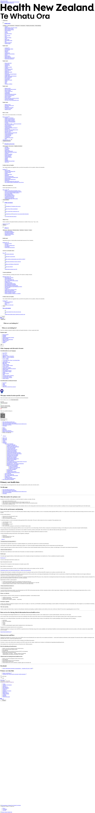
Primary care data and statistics (8, 431)
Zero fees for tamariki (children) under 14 (12, 192)
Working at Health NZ (9, 301)
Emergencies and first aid (9, 58)
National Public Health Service (10, 179)
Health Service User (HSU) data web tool (14, 453)
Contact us (26, 230)
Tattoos (6, 80)
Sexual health (7, 78)
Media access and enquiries (9, 290)
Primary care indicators (13, 468)
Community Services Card (9, 196)
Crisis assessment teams (9, 133)
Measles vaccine (8, 88)
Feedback (4, 169)
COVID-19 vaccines (8, 108)
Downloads (5, 425)
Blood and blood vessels (9, 28)
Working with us (8, 235)
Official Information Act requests (10, 291)
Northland (6, 153)
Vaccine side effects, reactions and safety (12, 98)
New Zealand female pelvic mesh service (12, 181)
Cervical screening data (11, 448)
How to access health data (9, 279)
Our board (6, 244)
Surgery (6, 54)
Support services (8, 178)
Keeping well (17, 25)
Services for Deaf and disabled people (11, 177)
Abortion (6, 66)
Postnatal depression (8, 126)
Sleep (6, 82)
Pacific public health (8, 76)
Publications (5, 439)
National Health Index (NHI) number (11, 198)
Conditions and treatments (7, 684)
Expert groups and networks (10, 247)
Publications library (16, 230)
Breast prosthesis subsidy (9, 194)
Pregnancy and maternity (30, 25)
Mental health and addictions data (13, 458)
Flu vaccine (7, 106)
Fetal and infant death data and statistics (14, 452)
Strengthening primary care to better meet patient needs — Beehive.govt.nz (15, 570)
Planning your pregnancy (9, 117)
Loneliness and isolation (9, 137)
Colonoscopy (7, 64)
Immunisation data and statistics (12, 455)
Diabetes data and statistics (11, 450)
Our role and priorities (8, 231)
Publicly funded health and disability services (12, 190)
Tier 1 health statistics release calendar (11, 280)
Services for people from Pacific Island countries (13, 191)
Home (4, 427)
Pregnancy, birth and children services (11, 129)
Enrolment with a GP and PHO (14, 467)
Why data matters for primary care (8, 421)
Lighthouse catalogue (8, 282)
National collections (10, 460)
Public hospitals (7, 170)
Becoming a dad (8, 131)
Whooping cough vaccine (9, 105)
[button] (2, 539)
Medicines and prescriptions (10, 53)
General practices (8, 172)
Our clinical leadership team (10, 245)
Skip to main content (4, 0)
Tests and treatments (11, 25)
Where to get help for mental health (11, 132)
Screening (6, 122)
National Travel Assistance (9, 197)
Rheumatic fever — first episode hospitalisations (15, 463)
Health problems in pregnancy (10, 120)
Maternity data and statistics (12, 457)
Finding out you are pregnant (10, 118)
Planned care (7, 180)
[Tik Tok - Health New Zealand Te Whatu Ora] (1, 802)
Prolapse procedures (8, 67)
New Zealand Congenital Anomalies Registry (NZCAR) (17, 461)
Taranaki (6, 158)
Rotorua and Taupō (8, 155)
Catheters (6, 68)
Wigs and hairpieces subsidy (10, 195)
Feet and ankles (7, 35)
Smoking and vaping (8, 79)
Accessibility (5, 809)
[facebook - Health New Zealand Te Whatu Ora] (1, 702)
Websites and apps (6, 693)
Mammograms (7, 65)
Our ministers (7, 246)
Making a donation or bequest (10, 292)
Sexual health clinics (8, 174)
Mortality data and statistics (11, 459)
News (4, 253)
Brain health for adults (9, 69)
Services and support (6, 696)
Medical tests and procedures (10, 57)
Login (3, 318)
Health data (22, 230)
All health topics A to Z (7, 139)
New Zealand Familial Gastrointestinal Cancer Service (14, 182)
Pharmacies (7, 175)
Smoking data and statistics (11, 471)
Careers (10, 1)
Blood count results (8, 63)
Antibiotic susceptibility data (12, 445)
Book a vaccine (7, 97)
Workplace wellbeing (8, 83)
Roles (6, 303)
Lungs (6, 38)
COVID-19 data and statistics (12, 449)
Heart (6, 36)
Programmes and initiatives (9, 232)
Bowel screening (8, 90)
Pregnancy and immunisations (10, 121)
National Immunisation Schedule (10, 94)
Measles (6, 51)
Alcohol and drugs (8, 134)
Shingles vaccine (8, 109)
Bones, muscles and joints (9, 29)
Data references (7, 287)
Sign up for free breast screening (10, 89)
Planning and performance (9, 234)
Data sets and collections (9, 277)
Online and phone (6, 199)
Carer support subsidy (8, 193)
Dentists (6, 173)
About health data (8, 278)
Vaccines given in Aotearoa (9, 95)
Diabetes (6, 32)
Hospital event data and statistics (12, 454)
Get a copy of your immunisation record (12, 100)
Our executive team (8, 243)
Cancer (6, 31)
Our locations (7, 302)
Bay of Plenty (7, 148)
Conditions (4, 25)
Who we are (10, 230)
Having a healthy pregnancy (10, 119)
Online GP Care (5, 223)
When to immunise (8, 96)
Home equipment (8, 56)
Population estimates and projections (13, 472)
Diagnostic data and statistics (12, 451)
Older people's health (8, 40)
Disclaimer (4, 695)
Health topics (5, 20)
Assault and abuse (8, 135)
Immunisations (23, 25)
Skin (5, 41)
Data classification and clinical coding (11, 285)
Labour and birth (8, 125)
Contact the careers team (9, 304)
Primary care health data (13, 466)
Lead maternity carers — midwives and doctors (13, 123)
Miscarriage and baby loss (9, 124)
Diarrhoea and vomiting (9, 48)
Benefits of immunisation (9, 99)
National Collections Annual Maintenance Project (13, 286)
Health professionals (15, 1)
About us (4, 428)
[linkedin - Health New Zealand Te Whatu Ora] (1, 705)
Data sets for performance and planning (9, 422)
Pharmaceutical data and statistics (13, 464)
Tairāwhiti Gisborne (8, 157)
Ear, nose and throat (8, 33)
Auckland (6, 147)
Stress (6, 138)
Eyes (6, 34)
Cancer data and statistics (11, 447)
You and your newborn (9, 130)
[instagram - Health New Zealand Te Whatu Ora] (1, 703)
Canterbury (7, 149)
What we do (5, 230)
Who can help (5, 189)
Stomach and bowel (8, 42)
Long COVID (7, 49)
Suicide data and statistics (11, 469)
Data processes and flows (7, 424)
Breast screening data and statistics (13, 446)
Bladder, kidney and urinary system (11, 27)
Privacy (4, 808)
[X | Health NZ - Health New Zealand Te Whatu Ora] (1, 804)
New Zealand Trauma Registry (10, 283)
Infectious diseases (8, 37)
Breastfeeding (7, 128)
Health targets (5, 242)
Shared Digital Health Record (5, 631)
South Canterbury (8, 156)
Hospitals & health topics (4, 1)
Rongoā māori (7, 55)
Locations (4, 694)
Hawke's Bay (7, 150)
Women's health (7, 43)
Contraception (7, 92)
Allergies (6, 26)
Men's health (7, 39)
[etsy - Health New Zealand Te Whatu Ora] (47, 799)
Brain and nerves (8, 30)
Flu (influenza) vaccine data (12, 456)
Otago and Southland (8, 154)
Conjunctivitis (7, 52)
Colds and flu (7, 47)
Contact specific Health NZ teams (11, 289)
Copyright (4, 810)
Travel (6, 81)
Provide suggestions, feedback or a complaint (13, 293)
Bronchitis (6, 50)
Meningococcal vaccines (9, 107)
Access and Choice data (11, 444)
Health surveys (7, 281)
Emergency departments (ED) (10, 171)
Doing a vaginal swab (8, 91)
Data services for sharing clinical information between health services (15, 423)
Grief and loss (7, 136)
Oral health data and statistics (12, 462)
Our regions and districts (9, 233)
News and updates (6, 687)
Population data (9, 470)
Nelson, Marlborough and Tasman (11, 152)
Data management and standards (10, 284)
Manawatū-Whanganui (9, 151)
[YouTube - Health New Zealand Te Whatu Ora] (1, 801)
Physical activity (8, 77)
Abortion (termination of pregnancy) (11, 127)
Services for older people (9, 176)
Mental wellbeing (38, 25)
